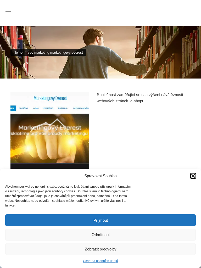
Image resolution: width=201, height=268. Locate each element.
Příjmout (100, 220)
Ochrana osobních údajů (100, 261)
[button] (193, 175)
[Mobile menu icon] (8, 13)
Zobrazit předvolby (100, 249)
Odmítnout (101, 234)
